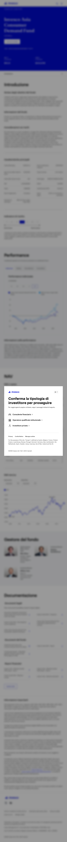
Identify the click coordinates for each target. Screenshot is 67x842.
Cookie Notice (19, 436)
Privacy (10, 436)
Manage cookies (30, 436)
